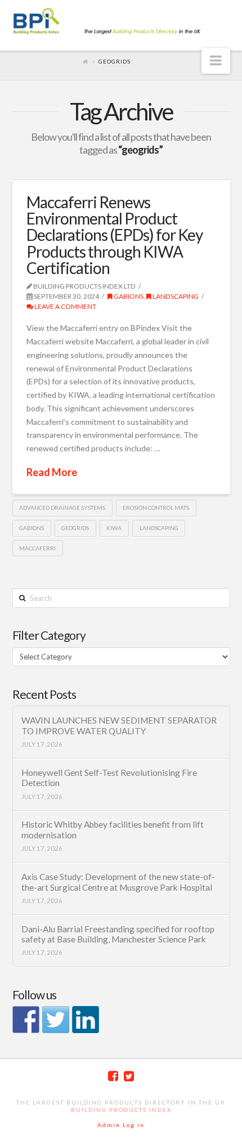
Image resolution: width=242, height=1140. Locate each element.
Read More (51, 472)
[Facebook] (113, 1076)
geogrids (75, 527)
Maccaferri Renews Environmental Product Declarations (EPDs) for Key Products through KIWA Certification (114, 235)
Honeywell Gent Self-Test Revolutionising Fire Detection (109, 778)
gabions (31, 527)
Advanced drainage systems (62, 507)
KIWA (114, 527)
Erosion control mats (156, 507)
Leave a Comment (64, 306)
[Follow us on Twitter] (55, 1019)
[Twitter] (129, 1076)
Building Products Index (121, 1109)
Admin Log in (121, 1124)
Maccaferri (37, 548)
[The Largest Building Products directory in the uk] (121, 22)
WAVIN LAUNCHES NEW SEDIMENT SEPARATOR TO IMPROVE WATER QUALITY (119, 725)
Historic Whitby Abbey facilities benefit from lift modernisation (112, 829)
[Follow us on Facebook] (25, 1019)
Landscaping (175, 296)
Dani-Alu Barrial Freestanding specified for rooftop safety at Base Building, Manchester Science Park (117, 934)
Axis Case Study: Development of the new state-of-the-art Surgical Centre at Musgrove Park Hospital (118, 882)
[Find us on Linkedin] (85, 1019)
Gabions (128, 296)
